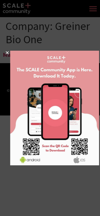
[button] (4, 53)
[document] (50, 108)
